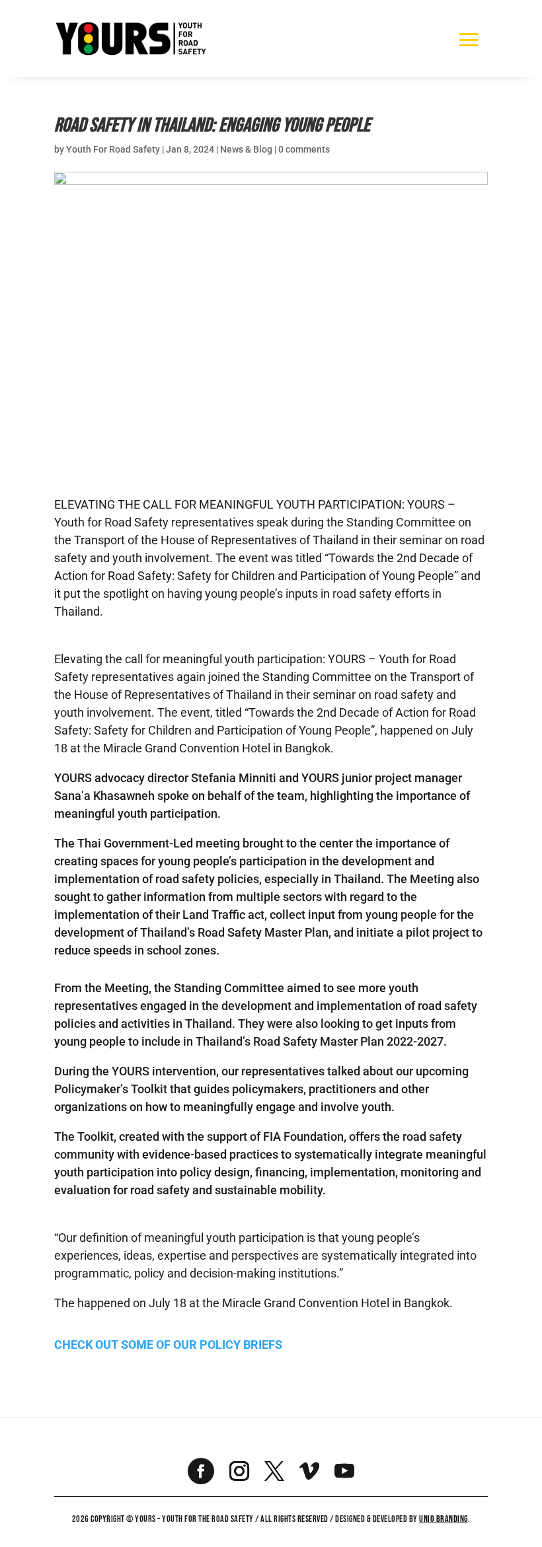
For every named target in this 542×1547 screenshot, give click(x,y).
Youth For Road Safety (113, 149)
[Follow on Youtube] (344, 1471)
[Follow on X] (274, 1471)
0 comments (304, 149)
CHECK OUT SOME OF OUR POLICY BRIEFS (168, 1344)
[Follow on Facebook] (201, 1471)
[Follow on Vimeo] (309, 1471)
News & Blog (246, 149)
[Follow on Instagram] (239, 1471)
